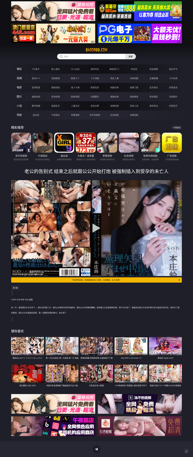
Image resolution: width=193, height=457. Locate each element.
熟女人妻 (114, 78)
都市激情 (36, 105)
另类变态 (173, 87)
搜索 (131, 56)
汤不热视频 (95, 115)
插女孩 (36, 115)
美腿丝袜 (114, 96)
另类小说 (134, 105)
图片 (19, 96)
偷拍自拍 (55, 87)
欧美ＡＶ (75, 78)
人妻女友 (75, 105)
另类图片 (173, 96)
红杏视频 (114, 115)
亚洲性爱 (36, 87)
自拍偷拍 (55, 78)
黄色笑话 (154, 105)
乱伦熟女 (154, 87)
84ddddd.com (96, 49)
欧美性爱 (95, 87)
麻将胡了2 (114, 69)
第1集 (15, 288)
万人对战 (75, 69)
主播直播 (154, 78)
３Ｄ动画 (95, 78)
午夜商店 (55, 115)
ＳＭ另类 (173, 78)
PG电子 (36, 69)
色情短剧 (134, 115)
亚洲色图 (55, 96)
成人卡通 (75, 87)
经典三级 (134, 87)
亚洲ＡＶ (36, 78)
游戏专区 (95, 69)
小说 (19, 106)
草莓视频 (75, 115)
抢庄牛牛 (173, 69)
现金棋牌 (154, 69)
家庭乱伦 (55, 105)
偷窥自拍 (36, 96)
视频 (19, 78)
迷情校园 (114, 105)
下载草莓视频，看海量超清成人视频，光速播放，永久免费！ (96, 280)
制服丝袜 (114, 87)
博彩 (19, 69)
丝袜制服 (134, 78)
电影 (19, 87)
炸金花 (134, 69)
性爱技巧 (173, 105)
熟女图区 (154, 96)
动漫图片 (95, 96)
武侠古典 (95, 105)
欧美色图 (75, 96)
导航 (19, 115)
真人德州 (55, 69)
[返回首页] (186, 451)
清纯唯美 (134, 96)
